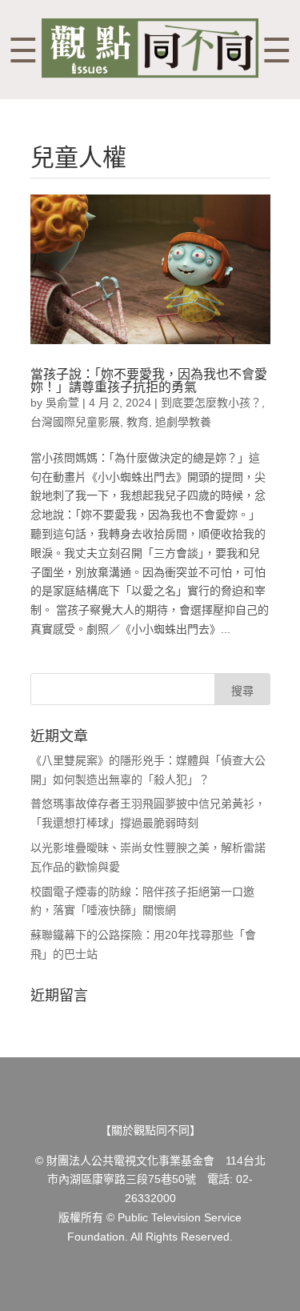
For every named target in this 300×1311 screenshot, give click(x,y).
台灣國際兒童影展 (75, 421)
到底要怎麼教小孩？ (211, 402)
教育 (137, 421)
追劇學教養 (183, 421)
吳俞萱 (62, 402)
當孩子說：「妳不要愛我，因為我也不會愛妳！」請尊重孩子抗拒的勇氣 (148, 380)
